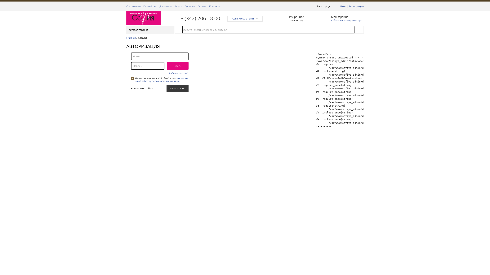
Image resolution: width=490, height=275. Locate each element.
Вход (343, 6)
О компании (133, 6)
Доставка (190, 6)
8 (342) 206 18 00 (200, 18)
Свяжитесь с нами (243, 18)
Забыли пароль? (179, 73)
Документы (165, 6)
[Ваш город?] (332, 6)
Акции (178, 6)
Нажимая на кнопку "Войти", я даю (161, 78)
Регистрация (356, 6)
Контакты (214, 6)
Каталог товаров (138, 30)
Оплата (202, 6)
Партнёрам (150, 6)
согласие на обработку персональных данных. (161, 80)
